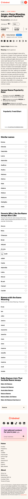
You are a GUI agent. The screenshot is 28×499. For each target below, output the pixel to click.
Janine (3, 357)
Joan (2, 339)
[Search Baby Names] (2, 254)
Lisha (2, 272)
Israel (16, 30)
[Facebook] (2, 41)
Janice (3, 320)
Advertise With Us (6, 477)
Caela (3, 263)
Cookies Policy (5, 479)
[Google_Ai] (23, 41)
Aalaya (3, 193)
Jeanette (4, 330)
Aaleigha (4, 202)
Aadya (3, 169)
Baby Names (4, 466)
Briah (2, 240)
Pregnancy (4, 448)
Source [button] (4, 407)
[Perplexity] (20, 41)
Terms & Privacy (5, 481)
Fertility (3, 446)
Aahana (3, 174)
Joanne (3, 348)
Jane (2, 343)
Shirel (3, 277)
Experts (3, 464)
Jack (2, 366)
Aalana (3, 188)
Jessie (3, 371)
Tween (3, 458)
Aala (2, 183)
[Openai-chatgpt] (14, 41)
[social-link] (4, 423)
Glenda (3, 146)
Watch (2, 462)
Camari (3, 286)
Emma (3, 142)
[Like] (26, 142)
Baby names (11, 11)
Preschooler (4, 454)
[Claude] (26, 41)
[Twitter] (4, 41)
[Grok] (17, 41)
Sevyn (3, 226)
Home (3, 11)
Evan (2, 307)
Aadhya (3, 165)
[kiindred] (5, 2)
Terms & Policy (24, 494)
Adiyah (3, 244)
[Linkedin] (7, 41)
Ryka (2, 230)
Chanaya (4, 235)
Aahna (3, 179)
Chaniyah (4, 253)
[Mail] (10, 41)
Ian (2, 311)
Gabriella (4, 151)
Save (14, 24)
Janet (3, 325)
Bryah (3, 281)
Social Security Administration (15, 127)
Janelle (3, 353)
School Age (4, 456)
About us (3, 473)
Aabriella (4, 160)
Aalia (2, 206)
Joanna (3, 362)
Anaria (3, 249)
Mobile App (4, 475)
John (2, 316)
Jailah (3, 258)
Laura (3, 156)
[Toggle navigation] (25, 2)
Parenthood (4, 460)
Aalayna (3, 197)
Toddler (3, 452)
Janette (3, 334)
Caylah (3, 290)
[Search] (22, 2)
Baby (2, 450)
